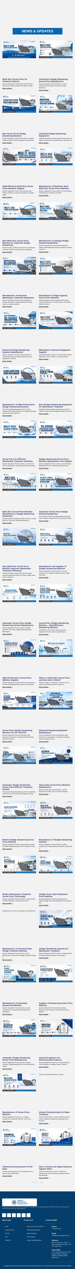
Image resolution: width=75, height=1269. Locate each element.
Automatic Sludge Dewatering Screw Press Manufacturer (16, 1059)
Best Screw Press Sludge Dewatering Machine (14, 135)
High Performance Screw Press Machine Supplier (16, 679)
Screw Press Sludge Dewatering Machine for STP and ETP (17, 731)
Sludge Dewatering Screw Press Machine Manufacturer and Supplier (55, 460)
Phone (54, 1226)
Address (55, 1240)
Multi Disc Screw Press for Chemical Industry (14, 80)
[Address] (48, 1241)
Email (54, 1233)
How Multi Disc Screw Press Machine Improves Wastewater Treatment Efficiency (16, 568)
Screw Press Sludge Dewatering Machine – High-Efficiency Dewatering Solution (54, 625)
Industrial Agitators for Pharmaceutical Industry (50, 1059)
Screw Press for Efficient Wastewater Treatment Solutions (17, 460)
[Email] (48, 1235)
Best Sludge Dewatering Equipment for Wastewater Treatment (55, 406)
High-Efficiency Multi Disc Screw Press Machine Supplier (17, 187)
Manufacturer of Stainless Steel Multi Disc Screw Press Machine (54, 187)
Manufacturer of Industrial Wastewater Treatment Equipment (18, 296)
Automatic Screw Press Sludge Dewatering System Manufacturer (17, 624)
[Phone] (48, 1228)
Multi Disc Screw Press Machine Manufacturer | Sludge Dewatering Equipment (18, 514)
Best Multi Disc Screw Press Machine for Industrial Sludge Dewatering (16, 243)
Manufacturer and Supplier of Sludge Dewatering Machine (52, 567)
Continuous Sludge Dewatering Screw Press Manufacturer (53, 80)
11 (41, 1182)
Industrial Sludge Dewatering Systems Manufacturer (15, 351)
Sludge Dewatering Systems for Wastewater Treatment (53, 950)
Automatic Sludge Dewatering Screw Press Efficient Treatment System (17, 787)
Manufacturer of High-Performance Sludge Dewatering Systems (18, 406)
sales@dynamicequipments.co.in (60, 1235)
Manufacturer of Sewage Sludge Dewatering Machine (54, 242)
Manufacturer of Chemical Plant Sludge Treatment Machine (17, 950)
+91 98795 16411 (56, 1228)
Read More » (7, 88)
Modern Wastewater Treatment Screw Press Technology (16, 895)
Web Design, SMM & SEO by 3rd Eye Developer (58, 1266)
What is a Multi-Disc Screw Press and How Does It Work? (54, 679)
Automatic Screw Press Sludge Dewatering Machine (53, 513)
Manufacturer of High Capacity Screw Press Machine (53, 296)
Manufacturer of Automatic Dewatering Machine (14, 1004)
